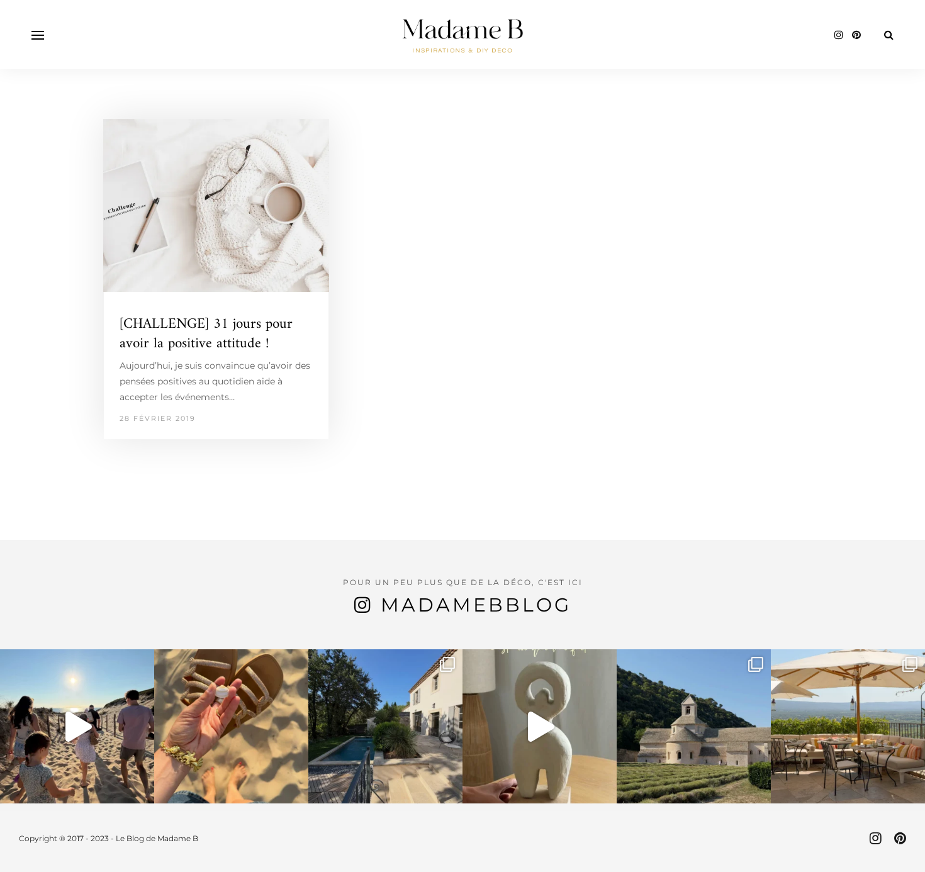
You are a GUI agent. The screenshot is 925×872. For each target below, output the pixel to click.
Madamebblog (476, 605)
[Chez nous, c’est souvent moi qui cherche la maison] (385, 726)
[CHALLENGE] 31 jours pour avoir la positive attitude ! (206, 334)
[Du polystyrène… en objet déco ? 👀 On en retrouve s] (539, 726)
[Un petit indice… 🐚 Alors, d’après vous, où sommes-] (231, 726)
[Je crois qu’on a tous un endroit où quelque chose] (77, 726)
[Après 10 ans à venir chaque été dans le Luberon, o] (848, 726)
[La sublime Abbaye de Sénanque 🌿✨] (694, 726)
